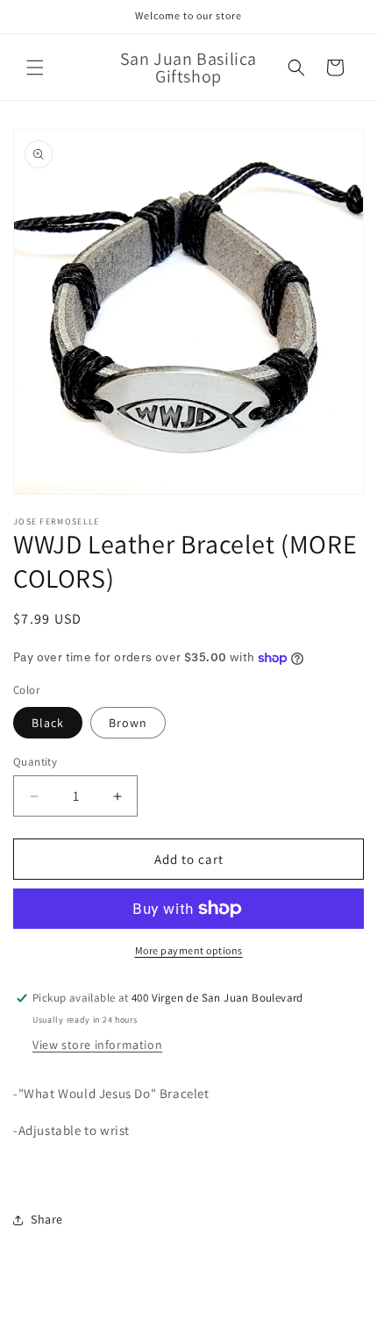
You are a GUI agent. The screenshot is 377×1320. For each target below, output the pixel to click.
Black (48, 723)
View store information (97, 1044)
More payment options (189, 950)
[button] (35, 67)
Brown (128, 723)
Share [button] (47, 1219)
